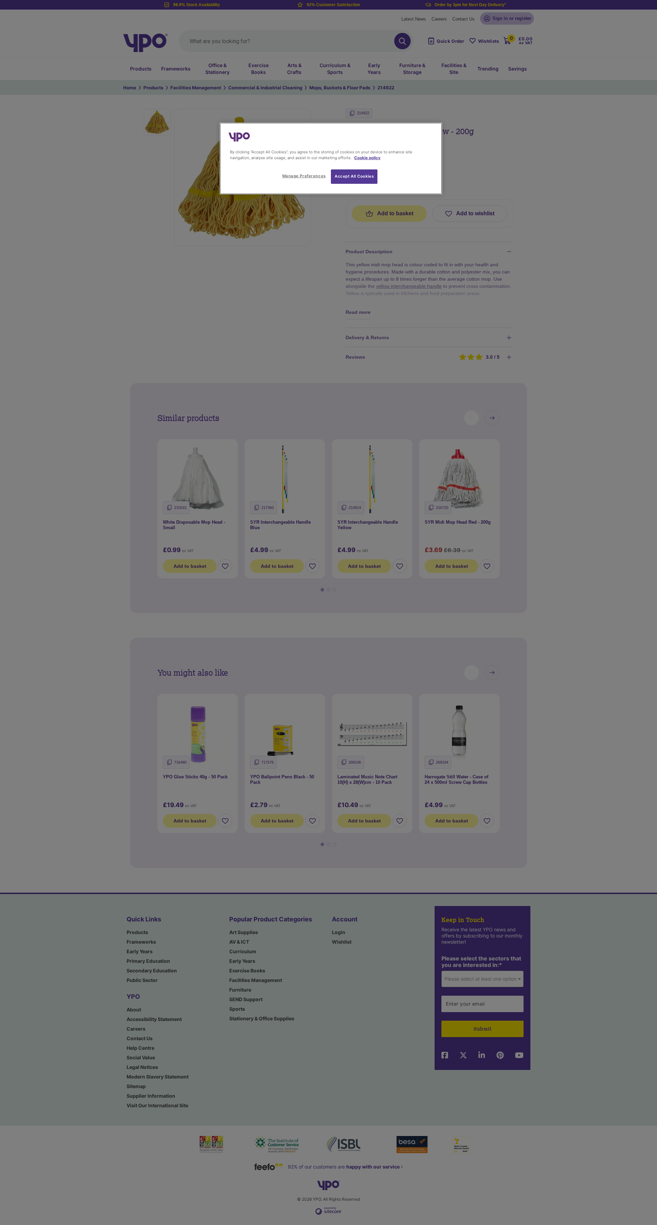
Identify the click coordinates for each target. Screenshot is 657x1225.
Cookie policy (367, 157)
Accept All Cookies (354, 176)
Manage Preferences (304, 176)
